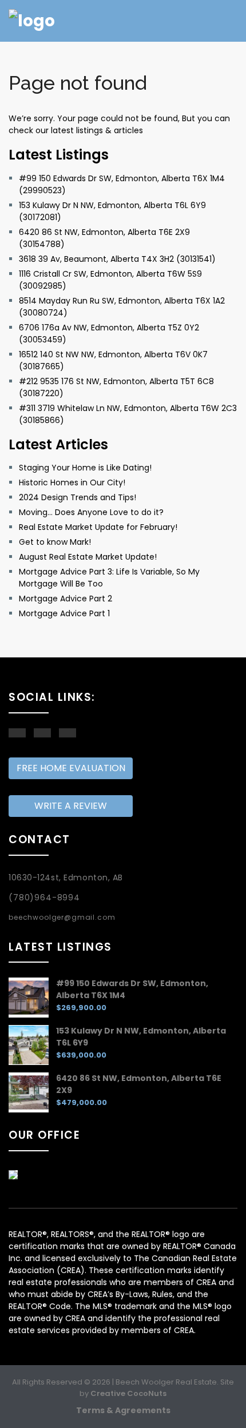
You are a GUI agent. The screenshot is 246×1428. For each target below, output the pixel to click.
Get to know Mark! (55, 542)
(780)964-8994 (44, 897)
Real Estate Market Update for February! (98, 527)
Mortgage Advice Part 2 (65, 598)
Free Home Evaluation (71, 768)
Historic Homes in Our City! (72, 482)
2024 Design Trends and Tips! (77, 497)
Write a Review (70, 805)
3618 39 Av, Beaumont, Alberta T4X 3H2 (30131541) (117, 259)
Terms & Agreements (123, 1410)
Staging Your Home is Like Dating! (85, 467)
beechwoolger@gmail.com (62, 917)
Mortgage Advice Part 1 (64, 613)
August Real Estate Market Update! (88, 557)
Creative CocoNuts (128, 1393)
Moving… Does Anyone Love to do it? (91, 512)
